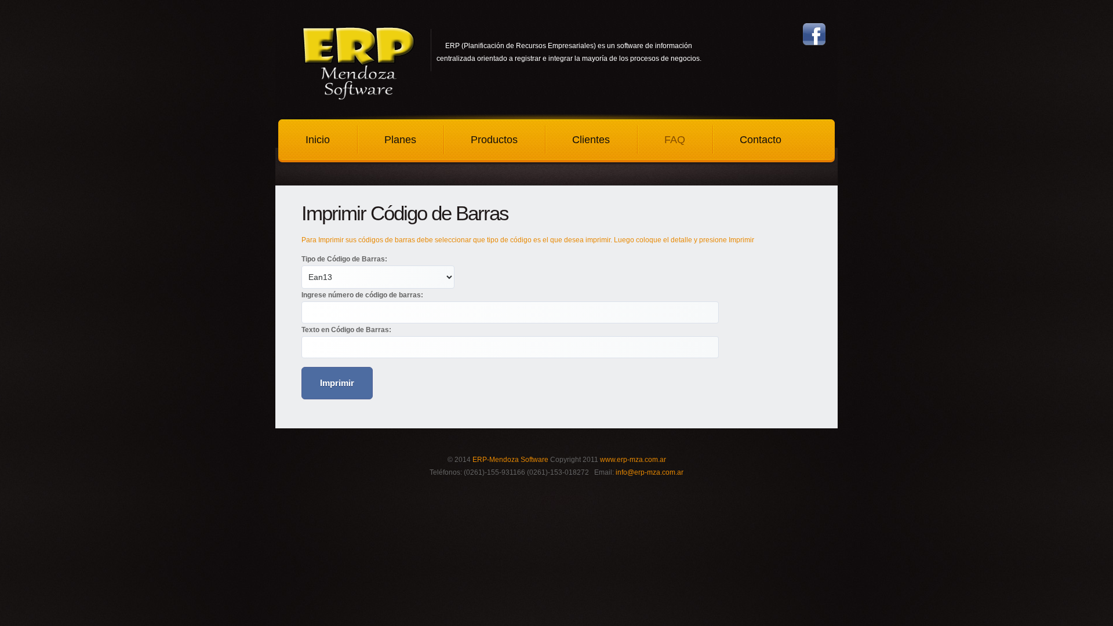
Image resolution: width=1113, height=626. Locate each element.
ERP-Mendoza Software (510, 460)
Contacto (760, 139)
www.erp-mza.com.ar (633, 460)
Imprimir (337, 383)
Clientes (591, 139)
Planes (400, 139)
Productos (494, 139)
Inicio (317, 139)
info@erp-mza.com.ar (649, 472)
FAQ (674, 139)
